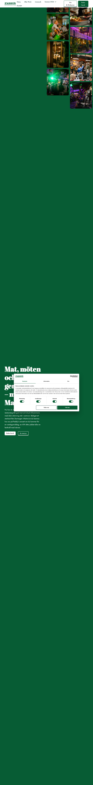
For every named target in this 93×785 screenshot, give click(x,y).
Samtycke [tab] (24, 381)
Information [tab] (46, 381)
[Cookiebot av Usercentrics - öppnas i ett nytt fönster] (71, 376)
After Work (27, 2)
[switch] (38, 401)
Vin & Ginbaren (70, 4)
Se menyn (23, 433)
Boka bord (83, 4)
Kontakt (19, 6)
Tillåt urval (46, 407)
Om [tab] (68, 381)
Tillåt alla (67, 407)
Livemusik (38, 2)
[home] (10, 3)
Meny (19, 2)
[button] (51, 2)
